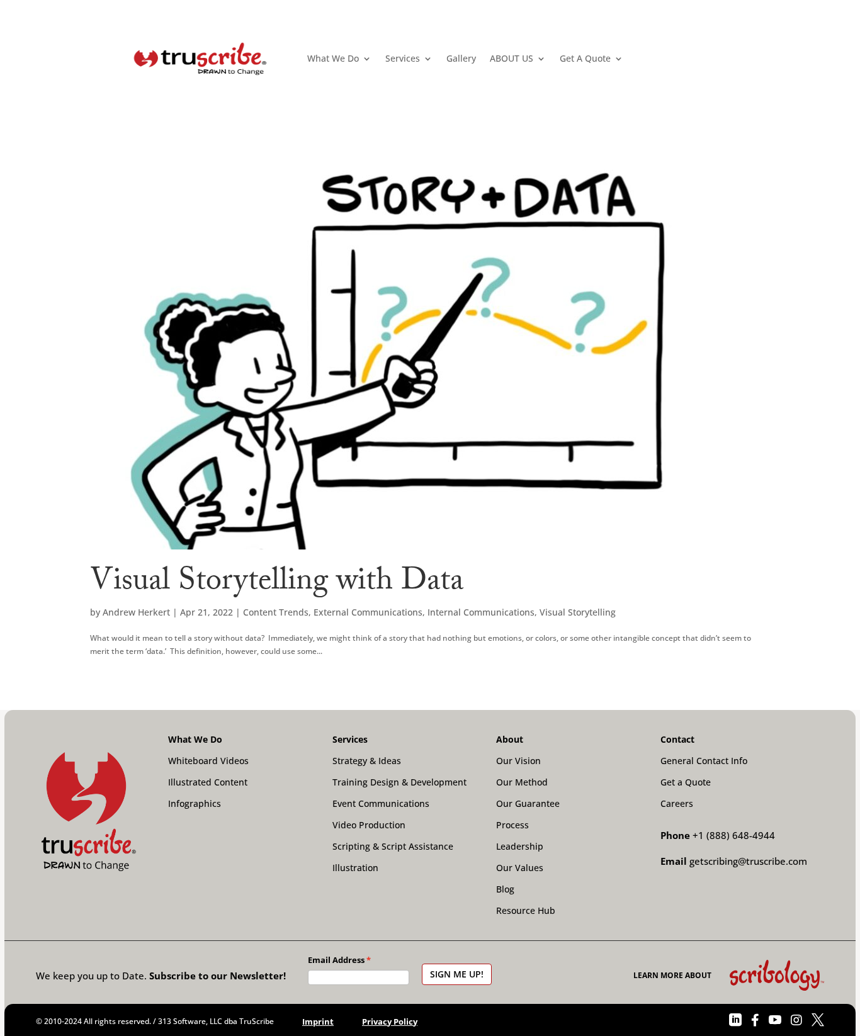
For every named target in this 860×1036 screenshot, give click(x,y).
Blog (505, 889)
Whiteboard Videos (208, 761)
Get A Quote (585, 58)
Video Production (368, 825)
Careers (676, 803)
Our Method (522, 782)
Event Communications (380, 803)
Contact (677, 739)
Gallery (461, 58)
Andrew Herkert (136, 612)
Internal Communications (481, 612)
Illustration (355, 868)
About (509, 739)
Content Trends (275, 612)
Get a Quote (685, 782)
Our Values (519, 868)
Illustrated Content (207, 782)
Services (402, 58)
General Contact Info (703, 761)
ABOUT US (511, 58)
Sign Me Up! (457, 974)
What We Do (333, 58)
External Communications (368, 612)
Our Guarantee (528, 803)
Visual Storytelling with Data (276, 584)
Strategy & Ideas (366, 761)
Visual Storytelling (578, 612)
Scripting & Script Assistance (392, 846)
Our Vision (518, 761)
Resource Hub (525, 910)
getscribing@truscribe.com (748, 861)
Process (512, 825)
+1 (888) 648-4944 (734, 835)
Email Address (336, 960)
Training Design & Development (399, 782)
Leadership (519, 846)
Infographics (194, 803)
